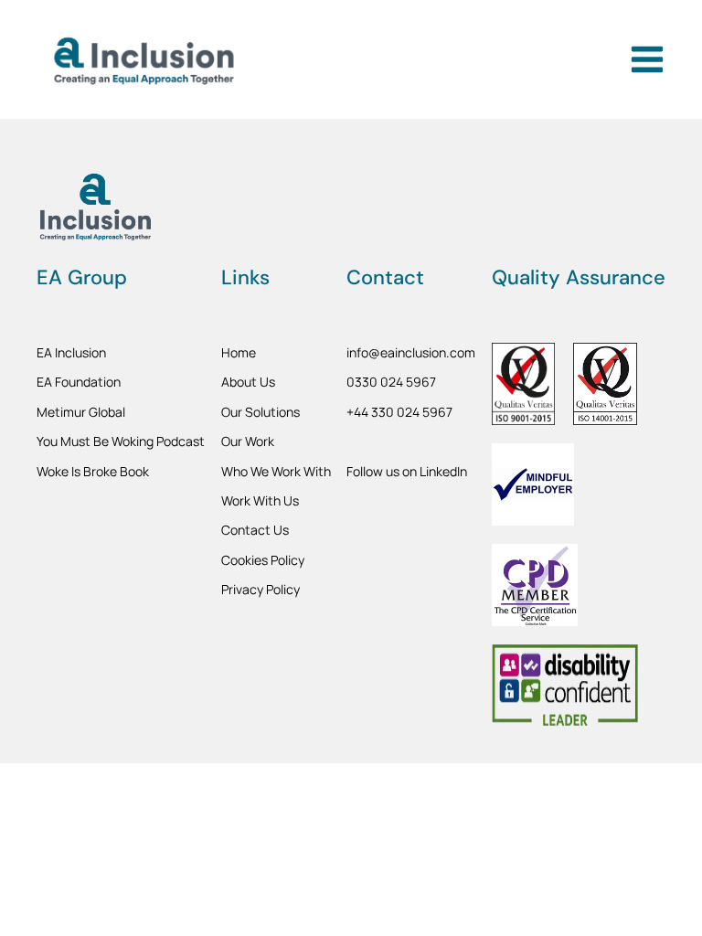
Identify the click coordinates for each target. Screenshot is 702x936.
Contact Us (255, 529)
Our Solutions (260, 411)
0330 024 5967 (391, 381)
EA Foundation (79, 381)
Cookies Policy (262, 560)
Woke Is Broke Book (93, 471)
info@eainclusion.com (410, 352)
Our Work (247, 441)
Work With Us (260, 500)
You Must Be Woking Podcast (121, 441)
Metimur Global (81, 411)
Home (238, 352)
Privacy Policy (260, 589)
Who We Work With (276, 471)
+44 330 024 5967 (399, 411)
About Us (248, 381)
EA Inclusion (71, 352)
